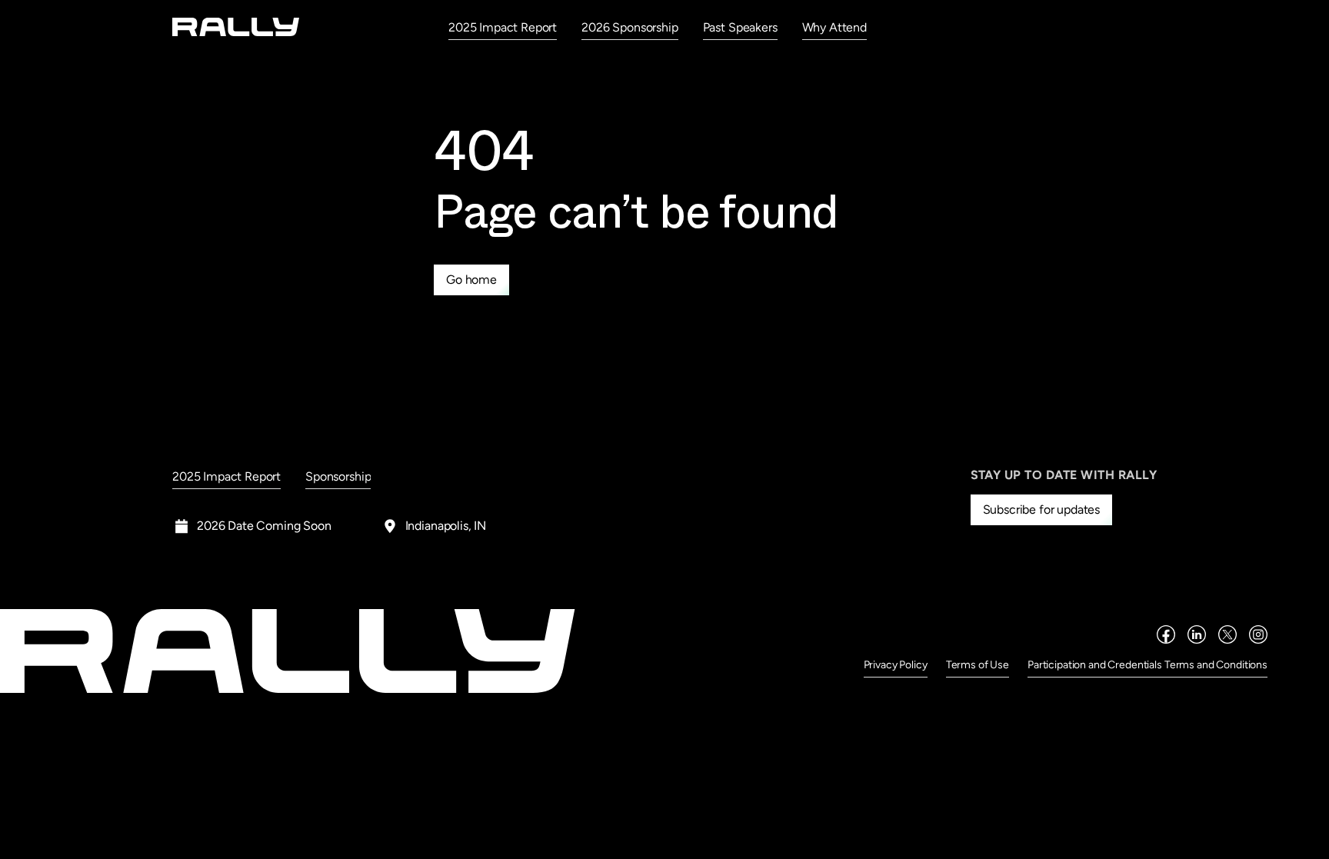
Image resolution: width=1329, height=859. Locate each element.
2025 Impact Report (502, 27)
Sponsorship (338, 476)
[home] (236, 26)
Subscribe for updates (1042, 509)
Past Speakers (740, 27)
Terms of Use (977, 664)
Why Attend (834, 27)
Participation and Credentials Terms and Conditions (1147, 664)
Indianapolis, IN (445, 525)
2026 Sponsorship (629, 27)
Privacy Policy (896, 664)
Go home (471, 279)
